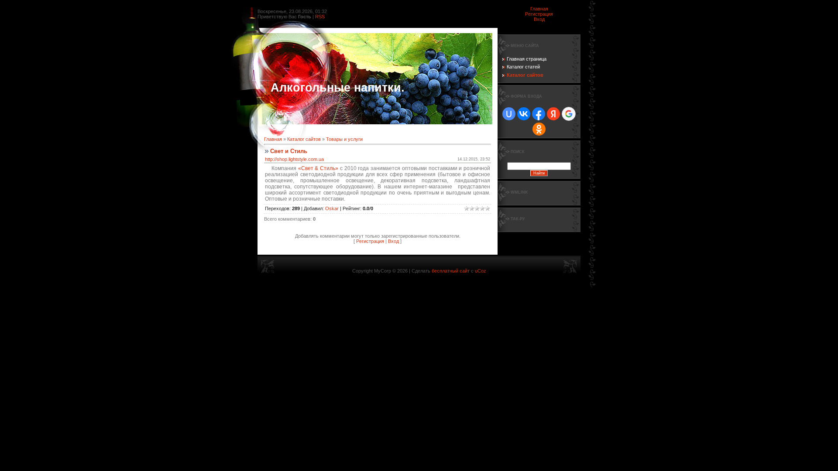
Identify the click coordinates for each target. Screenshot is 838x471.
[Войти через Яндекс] (553, 113)
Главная (539, 8)
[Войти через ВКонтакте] (523, 113)
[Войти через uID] (508, 113)
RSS (320, 16)
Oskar (332, 208)
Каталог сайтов (304, 139)
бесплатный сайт (451, 270)
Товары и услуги (344, 139)
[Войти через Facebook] (538, 113)
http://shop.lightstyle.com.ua (294, 159)
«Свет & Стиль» (318, 168)
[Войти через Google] (569, 114)
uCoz (480, 270)
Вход (539, 19)
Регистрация (539, 14)
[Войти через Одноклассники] (539, 129)
